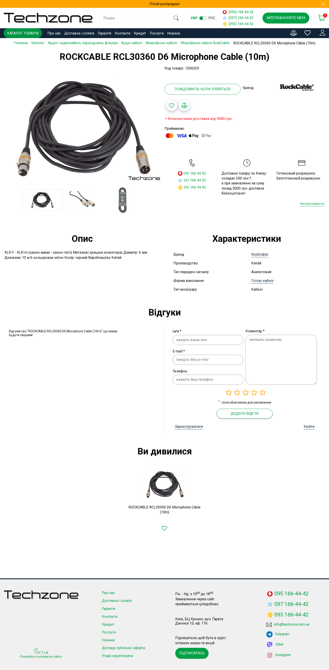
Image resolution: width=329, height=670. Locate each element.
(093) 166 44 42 (241, 24)
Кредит (140, 33)
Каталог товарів (22, 33)
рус (211, 18)
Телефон (180, 371)
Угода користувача (117, 656)
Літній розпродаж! (164, 4)
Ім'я (177, 331)
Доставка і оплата (79, 33)
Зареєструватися (189, 426)
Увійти (308, 426)
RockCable (259, 254)
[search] (176, 18)
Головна (21, 43)
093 (186, 187)
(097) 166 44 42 (241, 18)
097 (186, 180)
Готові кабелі (262, 281)
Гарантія (104, 33)
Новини (173, 33)
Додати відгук (244, 413)
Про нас (54, 33)
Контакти (122, 33)
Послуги (157, 33)
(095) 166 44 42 (241, 12)
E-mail (179, 351)
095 (186, 173)
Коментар (255, 331)
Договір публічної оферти (123, 648)
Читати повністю (312, 203)
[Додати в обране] (171, 105)
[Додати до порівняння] (184, 105)
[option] (82, 128)
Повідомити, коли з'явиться (203, 89)
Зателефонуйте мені (286, 18)
